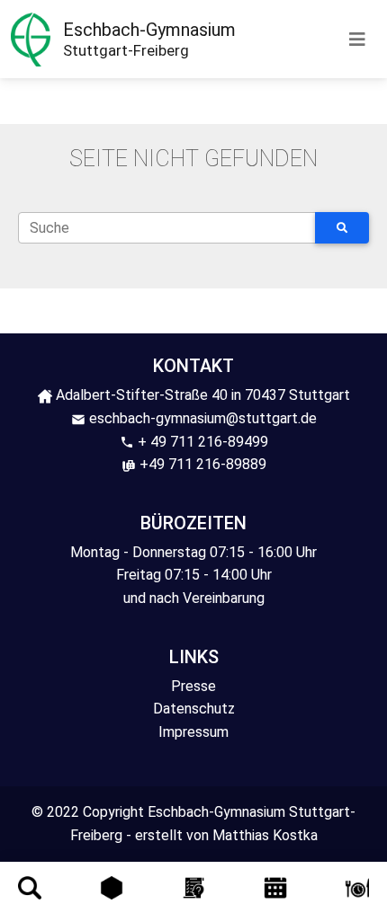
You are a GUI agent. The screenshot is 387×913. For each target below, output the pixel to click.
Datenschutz (194, 708)
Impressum (193, 731)
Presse (193, 686)
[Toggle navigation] (357, 39)
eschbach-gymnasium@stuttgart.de (201, 418)
